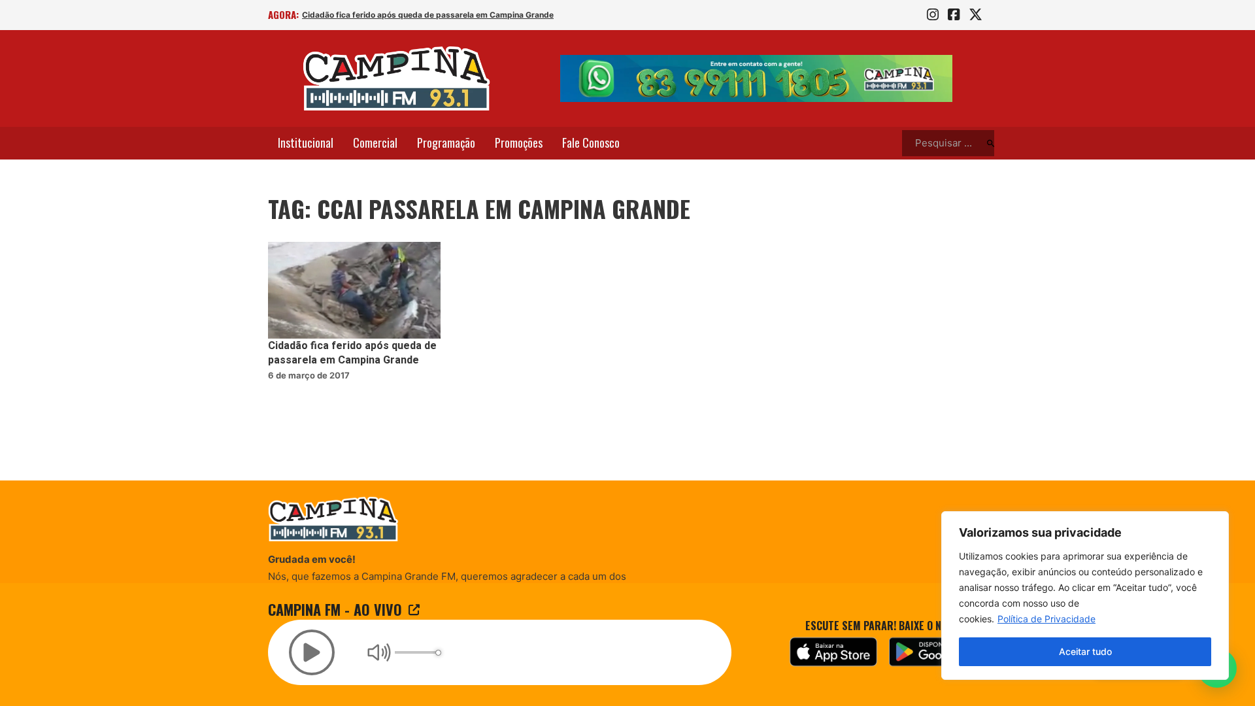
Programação (446, 142)
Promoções (519, 142)
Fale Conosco (591, 142)
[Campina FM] (397, 78)
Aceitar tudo (1085, 651)
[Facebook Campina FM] (953, 15)
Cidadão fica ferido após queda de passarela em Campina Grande (428, 15)
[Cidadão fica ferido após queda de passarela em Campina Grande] (354, 290)
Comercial (375, 142)
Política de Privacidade (1046, 618)
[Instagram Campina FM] (932, 15)
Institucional (305, 142)
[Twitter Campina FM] (975, 15)
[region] (1085, 595)
